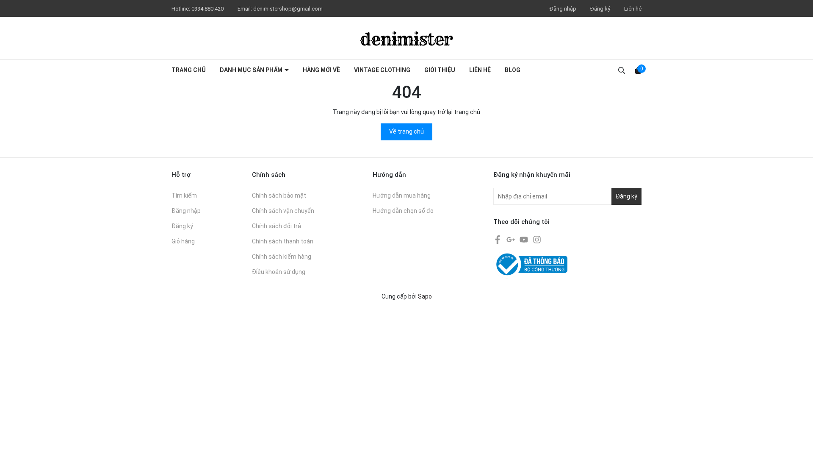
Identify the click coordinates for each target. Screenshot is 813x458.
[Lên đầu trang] (798, 443)
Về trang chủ (406, 131)
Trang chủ (188, 70)
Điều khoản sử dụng (278, 271)
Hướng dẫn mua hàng (402, 195)
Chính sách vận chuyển (283, 210)
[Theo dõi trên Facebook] (498, 239)
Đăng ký (600, 9)
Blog (512, 70)
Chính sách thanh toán (282, 241)
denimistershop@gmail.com (288, 9)
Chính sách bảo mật (279, 195)
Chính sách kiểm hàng (281, 256)
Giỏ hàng (183, 241)
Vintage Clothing (382, 70)
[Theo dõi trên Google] (511, 239)
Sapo (425, 296)
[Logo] (406, 38)
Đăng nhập (563, 9)
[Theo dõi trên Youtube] (524, 239)
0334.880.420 (208, 9)
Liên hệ (633, 9)
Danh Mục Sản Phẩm (252, 70)
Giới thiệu (439, 70)
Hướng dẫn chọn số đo (403, 210)
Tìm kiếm (184, 195)
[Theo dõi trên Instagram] (537, 239)
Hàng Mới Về (321, 70)
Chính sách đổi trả (276, 226)
